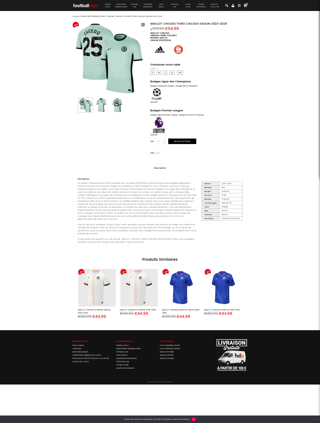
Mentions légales (80, 352)
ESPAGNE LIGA (122, 352)
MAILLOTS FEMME (167, 352)
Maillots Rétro (167, 355)
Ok (194, 419)
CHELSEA (110, 16)
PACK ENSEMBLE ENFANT (170, 348)
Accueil (75, 16)
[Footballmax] (85, 5)
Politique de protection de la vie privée (90, 358)
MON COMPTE (78, 345)
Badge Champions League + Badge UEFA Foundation (174, 86)
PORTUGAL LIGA (122, 361)
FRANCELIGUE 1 (108, 5)
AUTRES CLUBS (122, 365)
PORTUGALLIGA (174, 5)
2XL (180, 72)
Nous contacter (135, 242)
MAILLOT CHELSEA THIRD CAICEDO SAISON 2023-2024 (150, 239)
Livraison (76, 348)
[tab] (160, 168)
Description (160, 168)
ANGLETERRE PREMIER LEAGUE (121, 5)
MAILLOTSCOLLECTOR (214, 5)
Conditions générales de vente (86, 355)
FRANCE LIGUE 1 (122, 345)
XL (172, 72)
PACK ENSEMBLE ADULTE (170, 345)
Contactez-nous (80, 361)
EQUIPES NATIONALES (125, 368)
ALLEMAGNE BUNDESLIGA (126, 358)
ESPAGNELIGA (134, 5)
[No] (317, 419)
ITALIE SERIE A (122, 355)
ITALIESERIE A (161, 5)
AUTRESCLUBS (188, 5)
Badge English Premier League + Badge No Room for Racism (177, 115)
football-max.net (99, 227)
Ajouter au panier (182, 141)
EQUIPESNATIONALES (201, 5)
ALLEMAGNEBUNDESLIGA (147, 5)
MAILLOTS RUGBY (167, 358)
